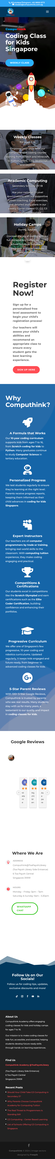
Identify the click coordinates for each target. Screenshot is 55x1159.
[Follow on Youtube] (33, 996)
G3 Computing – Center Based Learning (27, 1119)
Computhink (15, 1150)
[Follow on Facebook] (27, 996)
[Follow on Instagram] (22, 996)
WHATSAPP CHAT (24, 908)
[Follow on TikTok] (17, 996)
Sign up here (26, 369)
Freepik (34, 1154)
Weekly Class (19, 63)
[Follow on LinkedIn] (38, 996)
